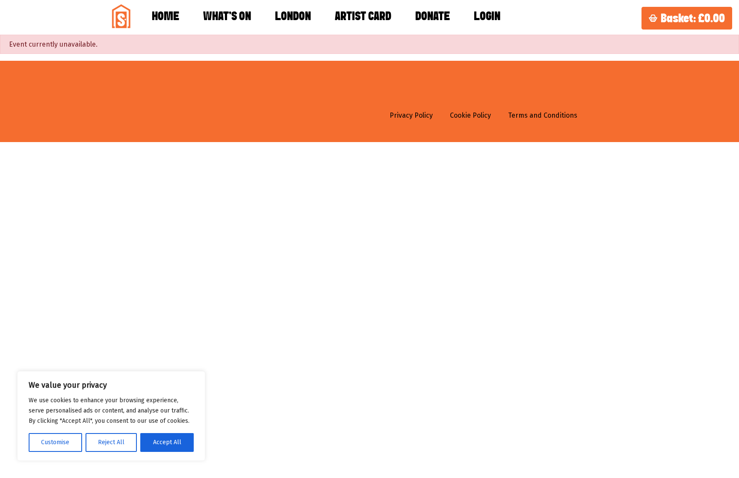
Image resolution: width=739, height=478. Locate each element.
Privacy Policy (411, 115)
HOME (165, 17)
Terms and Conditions (542, 115)
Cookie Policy (470, 115)
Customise (55, 442)
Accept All (167, 442)
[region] (111, 416)
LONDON (293, 17)
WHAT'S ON (227, 17)
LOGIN (487, 17)
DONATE (432, 17)
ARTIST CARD (363, 17)
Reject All (111, 442)
